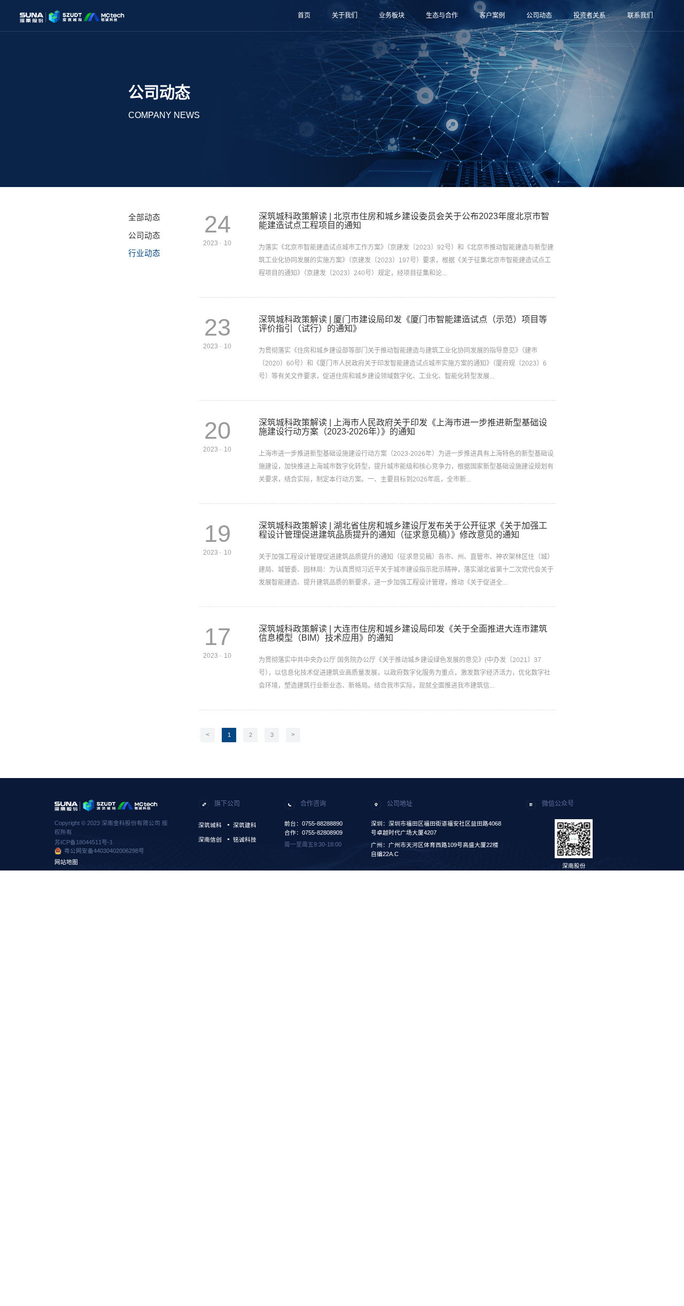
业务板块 (392, 15)
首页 (304, 15)
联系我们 (640, 15)
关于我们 (344, 15)
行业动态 (144, 253)
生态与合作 (442, 15)
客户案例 (492, 15)
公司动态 (539, 15)
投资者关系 (589, 15)
